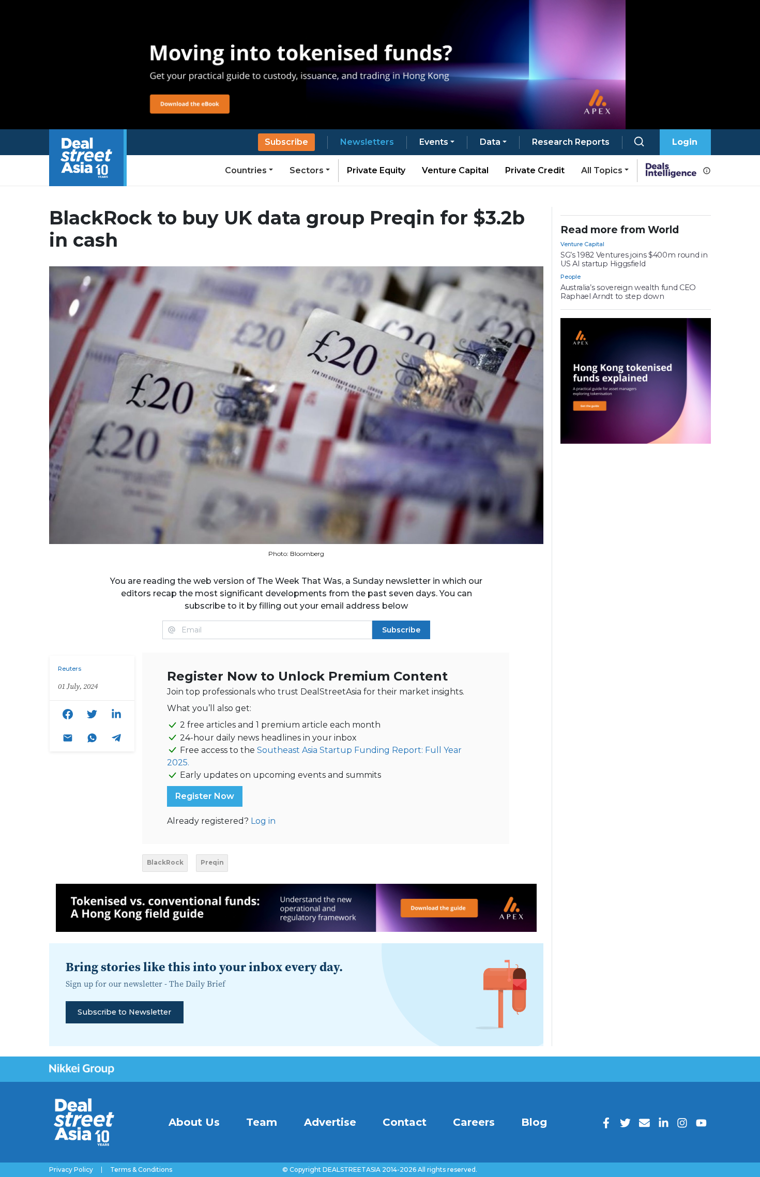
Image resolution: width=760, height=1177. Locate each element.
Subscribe (286, 142)
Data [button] (490, 142)
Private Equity (376, 170)
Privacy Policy (71, 1170)
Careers (474, 1122)
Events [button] (433, 142)
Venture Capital (455, 170)
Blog (534, 1122)
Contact (405, 1122)
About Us (194, 1122)
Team (261, 1122)
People (570, 276)
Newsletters (367, 142)
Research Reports (571, 142)
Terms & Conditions (141, 1170)
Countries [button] (246, 170)
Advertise (330, 1122)
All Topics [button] (601, 170)
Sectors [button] (307, 170)
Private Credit (535, 170)
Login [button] (684, 142)
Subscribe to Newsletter (124, 1012)
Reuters (69, 668)
